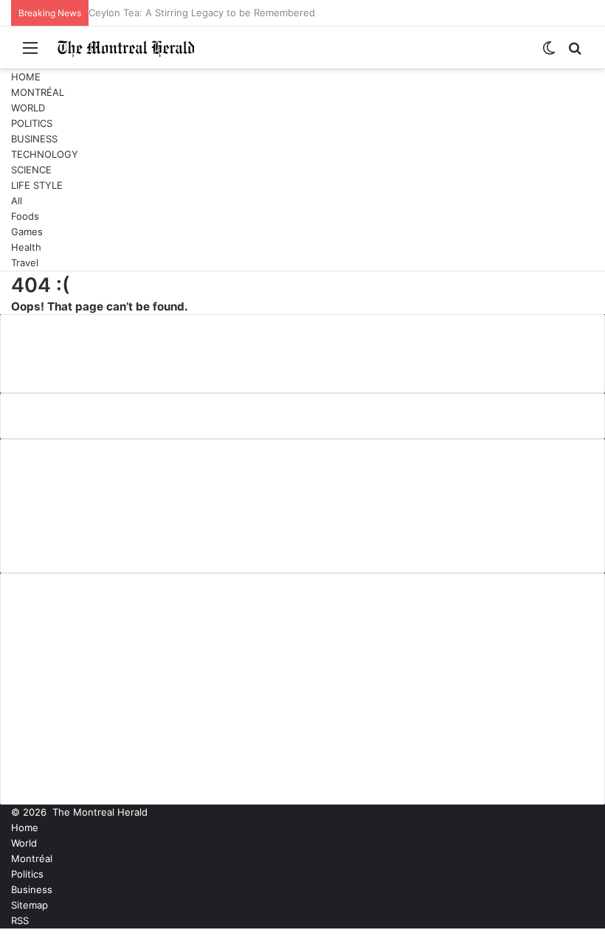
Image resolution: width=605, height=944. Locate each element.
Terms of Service (72, 542)
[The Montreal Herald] (126, 47)
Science (31, 170)
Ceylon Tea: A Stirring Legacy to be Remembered (202, 12)
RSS (20, 920)
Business (34, 139)
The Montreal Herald (100, 812)
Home (26, 77)
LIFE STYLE (37, 185)
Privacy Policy (62, 517)
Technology (44, 154)
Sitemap (29, 905)
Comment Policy (70, 493)
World (28, 108)
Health (26, 247)
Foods (25, 216)
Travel (24, 262)
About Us (50, 469)
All (16, 200)
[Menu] (30, 52)
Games (27, 231)
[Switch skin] (549, 52)
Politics (31, 123)
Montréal (37, 92)
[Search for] (574, 52)
